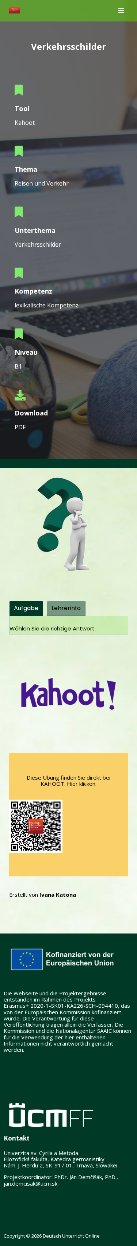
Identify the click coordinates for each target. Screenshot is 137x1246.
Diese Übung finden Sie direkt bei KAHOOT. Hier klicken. (68, 780)
